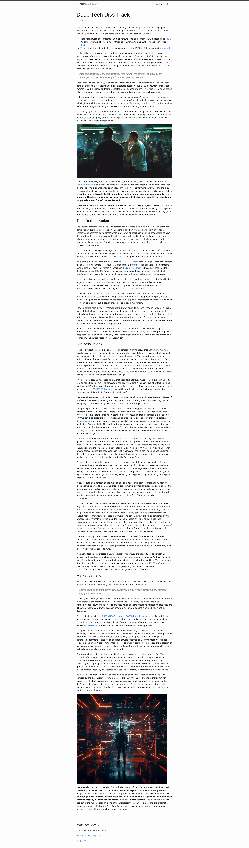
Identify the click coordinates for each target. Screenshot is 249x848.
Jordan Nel (164, 48)
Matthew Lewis (88, 4)
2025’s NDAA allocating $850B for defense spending (128, 616)
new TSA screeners (128, 261)
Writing (159, 4)
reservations (94, 625)
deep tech (140, 27)
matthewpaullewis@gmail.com (91, 835)
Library (169, 4)
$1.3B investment (133, 268)
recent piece (96, 242)
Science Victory (84, 421)
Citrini (142, 584)
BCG (169, 38)
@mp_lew (81, 840)
